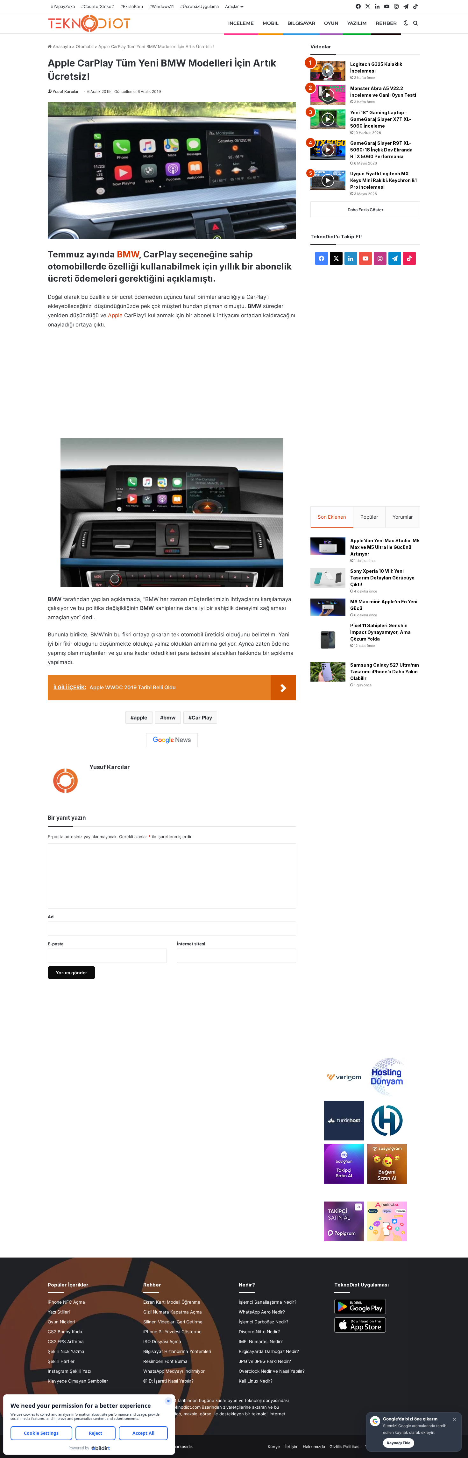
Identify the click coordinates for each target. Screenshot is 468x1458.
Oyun (331, 23)
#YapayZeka (63, 6)
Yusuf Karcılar (66, 91)
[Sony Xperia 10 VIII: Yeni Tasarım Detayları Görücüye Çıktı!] (327, 578)
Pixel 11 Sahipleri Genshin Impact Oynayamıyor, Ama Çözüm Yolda (380, 632)
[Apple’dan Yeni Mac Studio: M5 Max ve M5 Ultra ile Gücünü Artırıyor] (327, 546)
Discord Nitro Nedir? (259, 1331)
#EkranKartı (131, 6)
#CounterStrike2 (97, 6)
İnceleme (241, 23)
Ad (50, 916)
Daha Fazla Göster (365, 209)
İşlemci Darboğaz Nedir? (263, 1321)
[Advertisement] (172, 381)
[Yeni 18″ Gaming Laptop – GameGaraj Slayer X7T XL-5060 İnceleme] (327, 119)
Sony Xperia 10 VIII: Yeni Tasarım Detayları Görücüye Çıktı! (382, 577)
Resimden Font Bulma (165, 1361)
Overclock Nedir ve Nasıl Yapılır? (272, 1371)
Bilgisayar (301, 23)
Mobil (271, 23)
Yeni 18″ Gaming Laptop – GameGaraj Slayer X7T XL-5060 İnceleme (380, 119)
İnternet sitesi (191, 943)
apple (140, 717)
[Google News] (172, 740)
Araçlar (232, 6)
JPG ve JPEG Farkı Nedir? (265, 1361)
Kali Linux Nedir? (256, 1381)
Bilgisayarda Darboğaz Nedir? (269, 1351)
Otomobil (85, 46)
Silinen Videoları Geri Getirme (172, 1321)
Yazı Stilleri (59, 1311)
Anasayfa (61, 46)
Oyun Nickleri (61, 1321)
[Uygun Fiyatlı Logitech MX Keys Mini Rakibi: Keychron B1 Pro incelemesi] (327, 180)
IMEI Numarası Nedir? (261, 1341)
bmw (169, 717)
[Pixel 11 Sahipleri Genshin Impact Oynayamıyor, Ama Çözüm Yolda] (327, 639)
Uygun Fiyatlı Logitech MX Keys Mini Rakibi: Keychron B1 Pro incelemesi (383, 180)
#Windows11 (161, 6)
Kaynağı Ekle (398, 1442)
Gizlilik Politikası (345, 1446)
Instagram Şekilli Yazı (69, 1371)
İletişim (291, 1446)
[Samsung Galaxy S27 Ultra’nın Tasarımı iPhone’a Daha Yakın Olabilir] (327, 672)
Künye (274, 1446)
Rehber (386, 23)
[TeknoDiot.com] (89, 23)
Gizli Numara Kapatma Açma (172, 1311)
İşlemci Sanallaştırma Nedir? (267, 1302)
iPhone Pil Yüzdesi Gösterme (172, 1331)
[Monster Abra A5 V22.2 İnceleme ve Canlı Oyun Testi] (327, 95)
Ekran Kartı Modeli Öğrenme (171, 1302)
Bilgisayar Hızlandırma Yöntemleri (177, 1351)
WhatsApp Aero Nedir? (262, 1311)
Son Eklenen (332, 517)
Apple (115, 315)
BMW (128, 254)
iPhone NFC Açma (66, 1302)
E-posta (56, 943)
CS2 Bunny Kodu (65, 1331)
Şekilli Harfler (61, 1361)
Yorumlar (403, 517)
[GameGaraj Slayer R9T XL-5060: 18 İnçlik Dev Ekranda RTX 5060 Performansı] (327, 150)
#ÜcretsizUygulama (199, 6)
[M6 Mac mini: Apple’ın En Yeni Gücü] (327, 607)
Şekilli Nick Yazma (66, 1351)
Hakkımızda (314, 1446)
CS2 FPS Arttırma (66, 1341)
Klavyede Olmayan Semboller (78, 1381)
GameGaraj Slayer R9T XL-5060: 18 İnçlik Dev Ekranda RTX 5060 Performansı (381, 149)
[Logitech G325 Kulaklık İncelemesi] (327, 71)
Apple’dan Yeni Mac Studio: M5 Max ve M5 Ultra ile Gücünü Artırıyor (385, 547)
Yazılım (357, 23)
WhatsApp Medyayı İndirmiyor (174, 1371)
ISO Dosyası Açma (162, 1341)
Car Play (202, 717)
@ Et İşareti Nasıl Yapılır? (168, 1381)
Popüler (369, 517)
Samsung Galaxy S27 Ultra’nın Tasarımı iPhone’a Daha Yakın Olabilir (384, 671)
